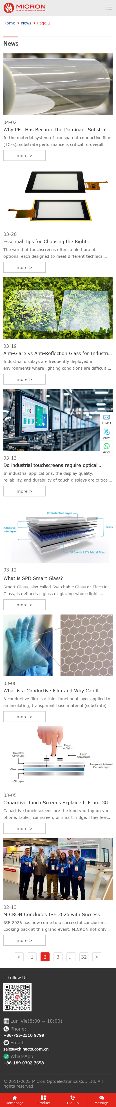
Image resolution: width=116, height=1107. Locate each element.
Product (43, 1103)
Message (102, 1103)
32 (84, 956)
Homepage (14, 1103)
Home (9, 23)
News (26, 23)
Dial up (73, 1103)
